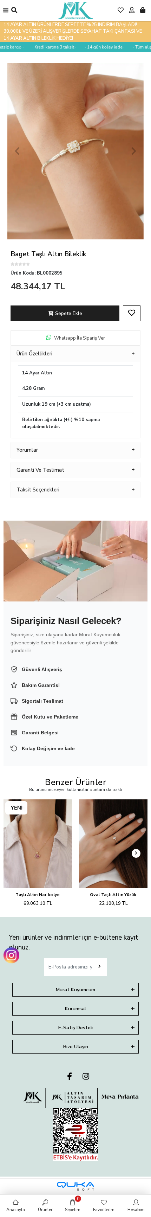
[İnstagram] (86, 1077)
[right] (136, 853)
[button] (17, 151)
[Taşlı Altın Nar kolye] (38, 843)
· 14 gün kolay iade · (96, 47)
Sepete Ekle (68, 313)
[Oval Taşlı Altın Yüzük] (113, 843)
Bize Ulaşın (75, 1046)
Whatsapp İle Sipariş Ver (79, 338)
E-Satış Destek (75, 1027)
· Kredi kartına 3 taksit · (46, 47)
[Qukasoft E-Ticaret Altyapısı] (75, 1186)
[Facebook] (69, 1077)
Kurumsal (75, 1008)
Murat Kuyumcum (75, 989)
